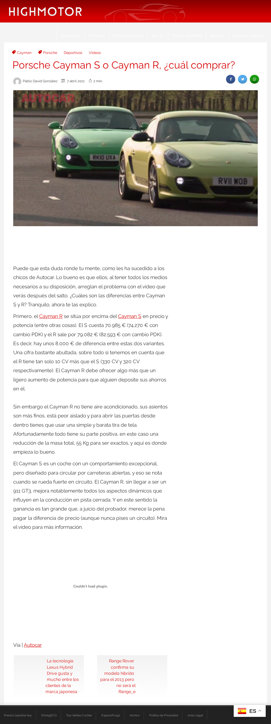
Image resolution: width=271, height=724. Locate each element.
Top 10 (157, 35)
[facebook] (230, 79)
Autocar (33, 645)
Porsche (50, 53)
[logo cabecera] (45, 11)
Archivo (135, 715)
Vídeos (95, 53)
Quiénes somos (248, 35)
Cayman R (50, 316)
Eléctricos (70, 35)
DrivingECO (49, 715)
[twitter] (242, 79)
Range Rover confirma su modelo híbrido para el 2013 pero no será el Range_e (118, 676)
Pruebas (97, 35)
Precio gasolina (187, 35)
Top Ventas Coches (79, 715)
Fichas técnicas (128, 35)
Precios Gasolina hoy (18, 715)
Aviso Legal (195, 715)
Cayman (24, 53)
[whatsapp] (254, 79)
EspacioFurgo (110, 715)
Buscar (217, 35)
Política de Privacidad (163, 715)
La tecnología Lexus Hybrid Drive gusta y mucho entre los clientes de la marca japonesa (62, 676)
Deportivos (73, 53)
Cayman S (129, 316)
